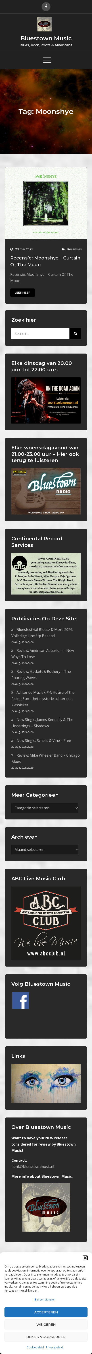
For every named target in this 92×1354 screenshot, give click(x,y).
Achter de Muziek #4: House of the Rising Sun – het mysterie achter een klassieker (43, 698)
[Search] (75, 333)
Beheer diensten (45, 1299)
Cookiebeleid (35, 1347)
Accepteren (46, 1312)
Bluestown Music (46, 38)
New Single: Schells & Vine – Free (44, 740)
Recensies (74, 249)
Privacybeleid (54, 1347)
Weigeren (46, 1324)
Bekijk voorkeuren (46, 1337)
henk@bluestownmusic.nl (32, 1166)
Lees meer (22, 292)
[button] (85, 1258)
